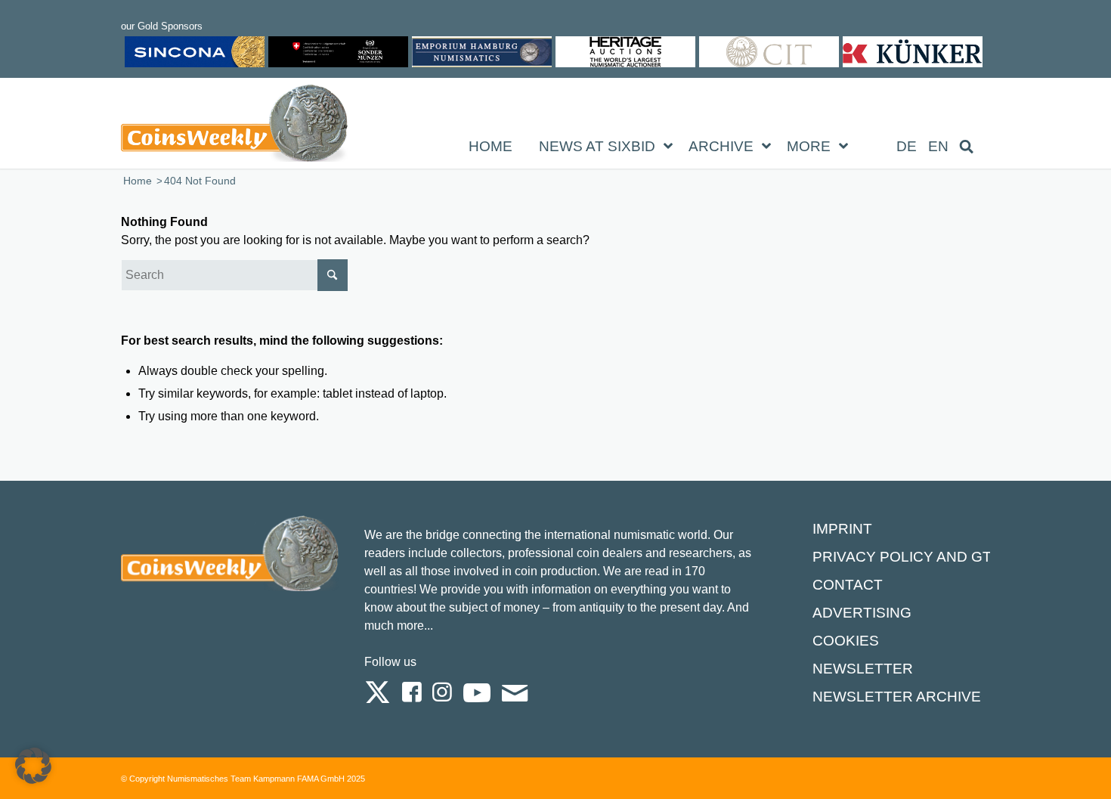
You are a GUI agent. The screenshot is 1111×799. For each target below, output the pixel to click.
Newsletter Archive (896, 697)
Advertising (861, 613)
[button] (33, 765)
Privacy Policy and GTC (907, 557)
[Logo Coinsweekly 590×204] (234, 126)
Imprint (842, 529)
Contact (847, 585)
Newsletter (862, 669)
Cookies (845, 641)
